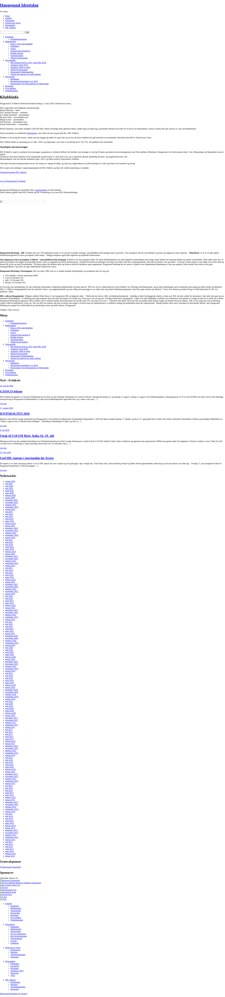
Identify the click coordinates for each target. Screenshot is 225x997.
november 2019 (11, 664)
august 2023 (10, 566)
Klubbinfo (9, 37)
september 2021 (11, 617)
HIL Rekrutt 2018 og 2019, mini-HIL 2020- (28, 63)
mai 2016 (9, 762)
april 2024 (9, 547)
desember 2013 (11, 830)
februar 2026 (10, 495)
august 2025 (10, 509)
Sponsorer (14, 957)
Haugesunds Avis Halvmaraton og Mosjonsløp (29, 84)
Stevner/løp (10, 77)
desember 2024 (11, 528)
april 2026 (9, 491)
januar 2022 (10, 608)
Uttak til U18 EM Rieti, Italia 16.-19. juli (27, 435)
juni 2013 (9, 844)
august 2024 (10, 537)
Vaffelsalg (14, 943)
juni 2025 (9, 514)
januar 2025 (10, 526)
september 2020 (11, 643)
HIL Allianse (10, 28)
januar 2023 (10, 582)
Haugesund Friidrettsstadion (21, 72)
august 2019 (10, 671)
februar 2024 (10, 551)
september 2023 (11, 563)
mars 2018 (9, 711)
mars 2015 (9, 795)
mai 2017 (9, 734)
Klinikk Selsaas (16, 53)
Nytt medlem (10, 88)
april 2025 (9, 519)
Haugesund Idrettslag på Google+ (14, 994)
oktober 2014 (10, 807)
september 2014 (11, 809)
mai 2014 (9, 818)
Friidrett (8, 18)
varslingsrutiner (41, 190)
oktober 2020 (10, 640)
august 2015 (10, 783)
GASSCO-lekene (11, 391)
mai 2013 (9, 847)
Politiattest (14, 46)
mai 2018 (9, 706)
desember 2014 (11, 802)
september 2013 (11, 837)
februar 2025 (10, 523)
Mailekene (14, 79)
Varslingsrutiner (16, 56)
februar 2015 (10, 797)
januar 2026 (10, 498)
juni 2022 (9, 596)
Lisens (13, 48)
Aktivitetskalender (17, 955)
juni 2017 (9, 732)
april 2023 (9, 575)
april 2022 (9, 601)
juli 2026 (8, 484)
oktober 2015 (10, 779)
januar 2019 (10, 687)
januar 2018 (10, 715)
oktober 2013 (10, 835)
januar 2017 (10, 744)
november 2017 (11, 720)
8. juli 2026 (4, 430)
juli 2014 (8, 814)
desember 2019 (11, 662)
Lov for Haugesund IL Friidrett (13, 181)
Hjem (7, 16)
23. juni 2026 (5, 452)
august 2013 (10, 840)
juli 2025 (8, 512)
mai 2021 (9, 626)
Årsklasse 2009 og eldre (20, 67)
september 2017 (11, 725)
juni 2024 (9, 542)
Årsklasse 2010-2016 (19, 65)
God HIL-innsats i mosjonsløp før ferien (27, 458)
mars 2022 (9, 603)
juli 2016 (8, 758)
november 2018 (11, 692)
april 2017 (9, 736)
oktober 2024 (10, 533)
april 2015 (9, 793)
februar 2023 (10, 580)
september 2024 (11, 535)
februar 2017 (10, 741)
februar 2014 (10, 825)
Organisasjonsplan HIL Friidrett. (13, 172)
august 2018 (10, 699)
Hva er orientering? (18, 934)
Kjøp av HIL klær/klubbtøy (21, 44)
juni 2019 (9, 676)
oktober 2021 (10, 615)
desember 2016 (11, 746)
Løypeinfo (14, 966)
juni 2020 (9, 647)
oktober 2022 (10, 589)
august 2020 (10, 645)
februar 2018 (10, 713)
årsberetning (32, 133)
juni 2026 (9, 486)
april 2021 (9, 629)
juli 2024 (8, 540)
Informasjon (15, 950)
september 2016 (11, 753)
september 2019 (11, 669)
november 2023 (11, 559)
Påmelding (14, 964)
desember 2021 (11, 610)
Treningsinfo (10, 60)
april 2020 (9, 652)
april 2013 (9, 849)
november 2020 (11, 638)
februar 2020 (10, 657)
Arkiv (12, 975)
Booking (14, 952)
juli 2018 (8, 701)
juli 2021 (8, 622)
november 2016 (11, 748)
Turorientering (16, 938)
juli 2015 (8, 786)
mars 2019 (9, 683)
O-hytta (13, 941)
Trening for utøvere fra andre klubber (25, 74)
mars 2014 (9, 823)
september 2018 (11, 697)
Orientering (10, 21)
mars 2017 (9, 739)
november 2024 (11, 530)
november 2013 (11, 833)
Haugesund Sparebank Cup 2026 (24, 81)
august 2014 (10, 811)
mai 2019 (9, 678)
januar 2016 (10, 772)
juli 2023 (8, 568)
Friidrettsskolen (11, 91)
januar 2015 (10, 800)
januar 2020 (10, 659)
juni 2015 (9, 788)
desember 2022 (11, 584)
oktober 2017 (10, 722)
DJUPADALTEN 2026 (15, 413)
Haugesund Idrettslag (19, 5)
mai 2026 (9, 488)
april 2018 (9, 708)
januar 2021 (10, 633)
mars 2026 (9, 493)
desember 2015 (11, 774)
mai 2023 (9, 573)
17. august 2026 (6, 408)
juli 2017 (8, 729)
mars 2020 (9, 655)
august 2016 (10, 755)
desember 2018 (11, 690)
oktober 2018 (10, 694)
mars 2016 (9, 767)
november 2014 (11, 804)
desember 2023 (11, 556)
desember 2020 (11, 636)
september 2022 (11, 591)
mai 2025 (9, 516)
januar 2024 (10, 554)
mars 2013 (9, 851)
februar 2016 (10, 769)
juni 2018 (9, 704)
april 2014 (9, 821)
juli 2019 (8, 673)
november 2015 (11, 776)
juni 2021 (9, 624)
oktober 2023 (10, 561)
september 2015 (11, 781)
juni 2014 (9, 816)
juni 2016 (9, 760)
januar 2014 (10, 828)
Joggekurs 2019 (16, 971)
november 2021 (11, 612)
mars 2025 (9, 521)
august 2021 (10, 619)
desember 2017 (11, 718)
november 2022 (11, 587)
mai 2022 (9, 598)
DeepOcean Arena (12, 23)
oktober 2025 (10, 505)
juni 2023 (9, 570)
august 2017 (10, 727)
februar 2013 (10, 854)
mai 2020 (9, 650)
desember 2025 (11, 500)
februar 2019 (10, 685)
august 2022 (10, 594)
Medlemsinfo (10, 41)
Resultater (9, 86)
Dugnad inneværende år (20, 51)
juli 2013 (8, 842)
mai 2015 (9, 790)
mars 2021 (9, 631)
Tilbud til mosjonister (19, 58)
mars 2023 (9, 577)
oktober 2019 (10, 666)
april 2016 (9, 765)
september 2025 (11, 507)
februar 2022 (10, 605)
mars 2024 (9, 549)
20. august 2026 (6, 386)
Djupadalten (10, 25)
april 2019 (9, 680)
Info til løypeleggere (18, 936)
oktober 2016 (10, 751)
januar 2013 (10, 856)
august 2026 (10, 481)
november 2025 (11, 502)
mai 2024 (9, 544)
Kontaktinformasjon (18, 39)
